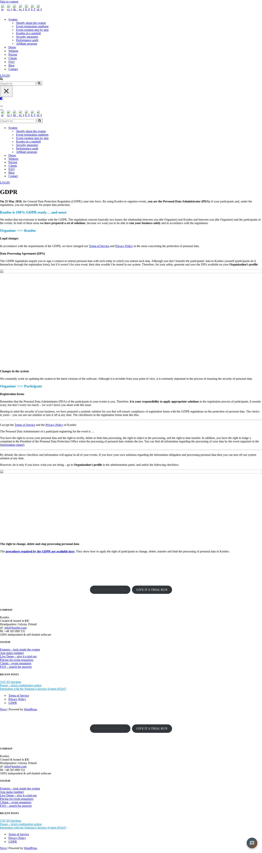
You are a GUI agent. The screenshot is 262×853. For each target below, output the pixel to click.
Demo (12, 47)
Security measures (27, 36)
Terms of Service (99, 246)
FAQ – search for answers (16, 666)
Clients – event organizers (15, 663)
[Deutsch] (15, 9)
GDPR (12, 702)
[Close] (6, 91)
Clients (12, 58)
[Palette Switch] (131, 98)
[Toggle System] (67, 128)
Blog (11, 65)
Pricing (12, 54)
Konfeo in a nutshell (28, 33)
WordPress (30, 709)
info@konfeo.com (15, 627)
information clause (12, 444)
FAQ (11, 61)
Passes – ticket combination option (21, 685)
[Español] (21, 9)
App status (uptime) (12, 653)
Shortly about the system (31, 23)
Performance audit (27, 40)
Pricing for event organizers (16, 660)
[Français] (27, 9)
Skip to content (9, 1)
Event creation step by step (32, 29)
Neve (3, 709)
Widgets (13, 51)
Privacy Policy (124, 246)
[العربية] (3, 9)
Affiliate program (26, 43)
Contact (13, 69)
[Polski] (39, 9)
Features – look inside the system (20, 649)
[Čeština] (9, 9)
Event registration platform (32, 26)
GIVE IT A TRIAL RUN (151, 589)
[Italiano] (33, 9)
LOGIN (5, 75)
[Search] (1, 79)
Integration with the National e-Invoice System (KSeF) (33, 688)
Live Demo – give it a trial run (18, 656)
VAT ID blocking (10, 682)
